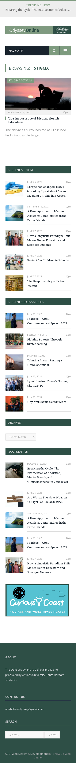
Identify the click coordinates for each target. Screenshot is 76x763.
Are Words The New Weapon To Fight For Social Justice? (47, 499)
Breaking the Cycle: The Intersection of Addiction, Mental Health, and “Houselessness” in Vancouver (39, 10)
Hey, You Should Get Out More (46, 402)
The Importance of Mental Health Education (33, 120)
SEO (8, 754)
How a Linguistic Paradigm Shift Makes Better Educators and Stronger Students (48, 240)
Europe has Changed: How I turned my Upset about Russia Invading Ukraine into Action (46, 191)
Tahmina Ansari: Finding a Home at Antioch (44, 362)
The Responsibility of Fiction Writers (46, 283)
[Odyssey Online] (38, 29)
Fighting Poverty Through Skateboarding (44, 342)
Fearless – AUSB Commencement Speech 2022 (47, 321)
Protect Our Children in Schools (48, 260)
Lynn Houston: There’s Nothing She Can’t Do (47, 383)
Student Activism (20, 80)
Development (39, 754)
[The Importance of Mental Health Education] (38, 95)
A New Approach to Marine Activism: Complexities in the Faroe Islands (46, 215)
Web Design (19, 754)
